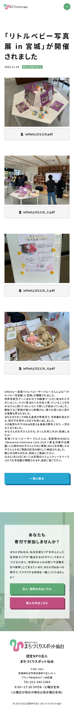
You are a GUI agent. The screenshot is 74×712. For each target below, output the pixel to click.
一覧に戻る (37, 478)
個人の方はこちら (37, 603)
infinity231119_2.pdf (39, 212)
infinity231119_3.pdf (39, 290)
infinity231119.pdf (39, 134)
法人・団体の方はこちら (37, 589)
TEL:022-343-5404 (37, 682)
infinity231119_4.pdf (39, 368)
